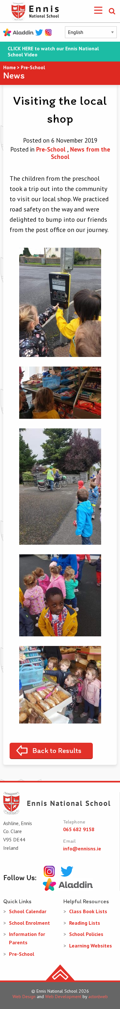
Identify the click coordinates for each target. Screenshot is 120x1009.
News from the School (80, 153)
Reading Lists (84, 923)
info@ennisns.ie (82, 848)
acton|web (98, 996)
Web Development (63, 996)
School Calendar (27, 911)
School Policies (86, 934)
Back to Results (56, 750)
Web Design (24, 996)
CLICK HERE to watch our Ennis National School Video (53, 51)
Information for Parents (27, 938)
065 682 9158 (78, 829)
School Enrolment (29, 923)
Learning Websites (90, 945)
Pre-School (51, 149)
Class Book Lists (88, 911)
